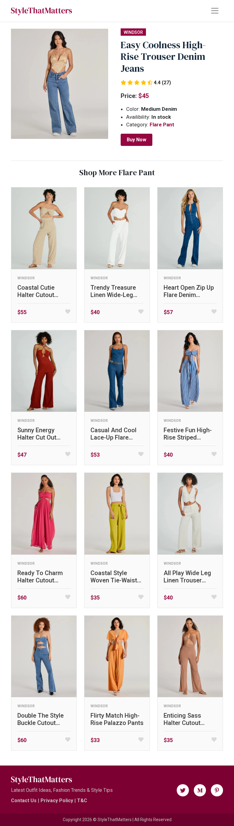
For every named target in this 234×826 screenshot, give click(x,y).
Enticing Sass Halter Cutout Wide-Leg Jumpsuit (182, 719)
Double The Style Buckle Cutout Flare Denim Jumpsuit (40, 719)
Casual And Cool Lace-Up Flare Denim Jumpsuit (113, 433)
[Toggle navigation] (215, 10)
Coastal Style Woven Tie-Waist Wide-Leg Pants (113, 576)
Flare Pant (162, 124)
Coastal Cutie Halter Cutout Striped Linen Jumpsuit (36, 291)
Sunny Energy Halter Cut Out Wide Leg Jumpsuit (43, 433)
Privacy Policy (57, 800)
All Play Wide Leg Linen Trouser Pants (187, 576)
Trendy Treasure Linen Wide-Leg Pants (113, 291)
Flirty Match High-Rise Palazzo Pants (117, 719)
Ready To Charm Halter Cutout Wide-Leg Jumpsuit (40, 576)
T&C (82, 800)
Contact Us (24, 800)
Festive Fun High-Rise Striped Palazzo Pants (188, 433)
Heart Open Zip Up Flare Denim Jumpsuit (189, 291)
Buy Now (136, 140)
